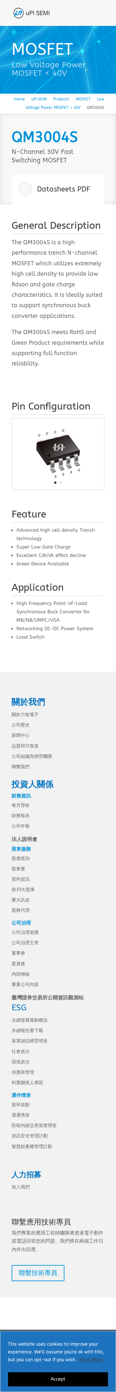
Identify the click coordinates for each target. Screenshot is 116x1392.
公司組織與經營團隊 (32, 756)
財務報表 (21, 815)
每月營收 (21, 805)
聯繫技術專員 (38, 1273)
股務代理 (21, 910)
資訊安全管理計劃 (30, 1136)
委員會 (18, 964)
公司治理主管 (25, 942)
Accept (58, 1379)
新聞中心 (21, 735)
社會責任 (21, 1051)
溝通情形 (21, 1115)
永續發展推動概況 (30, 1020)
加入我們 (21, 1187)
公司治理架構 (25, 932)
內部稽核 (21, 974)
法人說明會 (24, 839)
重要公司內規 (25, 984)
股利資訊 (21, 879)
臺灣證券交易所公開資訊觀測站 (48, 997)
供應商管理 (23, 1072)
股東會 (18, 869)
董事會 (18, 953)
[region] (58, 1361)
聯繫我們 (21, 767)
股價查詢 (21, 858)
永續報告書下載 (27, 1030)
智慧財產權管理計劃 (32, 1146)
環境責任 (21, 1062)
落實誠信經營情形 (30, 1041)
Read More (91, 1360)
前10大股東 (23, 889)
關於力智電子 (25, 714)
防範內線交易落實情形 (34, 1125)
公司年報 (21, 826)
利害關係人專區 (27, 1082)
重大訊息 (21, 900)
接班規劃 (21, 1105)
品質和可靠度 (25, 746)
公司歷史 (21, 725)
